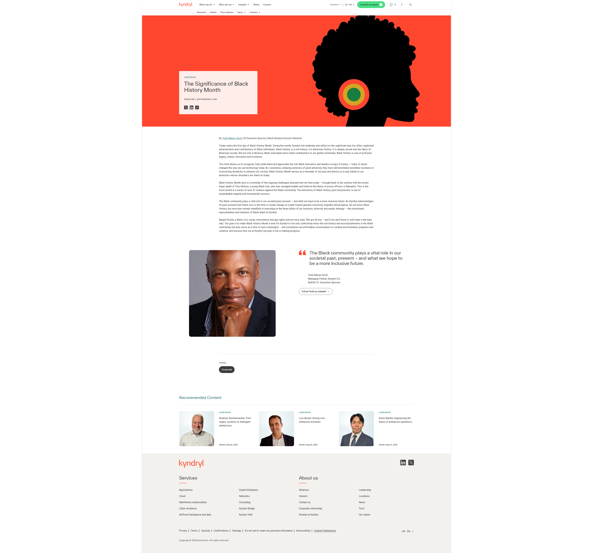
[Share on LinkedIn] (191, 107)
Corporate (190, 77)
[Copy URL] (197, 107)
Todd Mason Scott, (232, 138)
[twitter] (411, 462)
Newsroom (201, 12)
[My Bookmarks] (401, 4)
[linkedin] (403, 462)
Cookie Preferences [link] (325, 530)
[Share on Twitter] (186, 107)
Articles (213, 12)
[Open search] (410, 4)
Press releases (226, 12)
